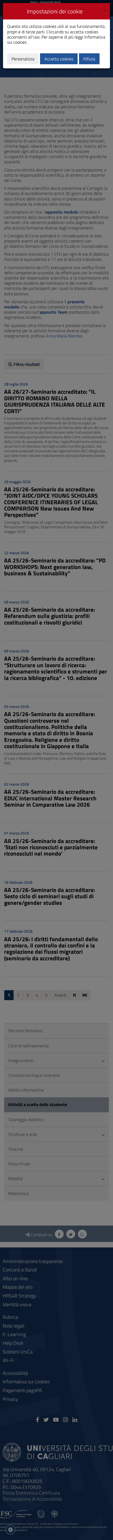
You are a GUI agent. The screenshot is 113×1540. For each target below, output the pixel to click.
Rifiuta (89, 59)
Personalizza (23, 59)
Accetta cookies (58, 59)
